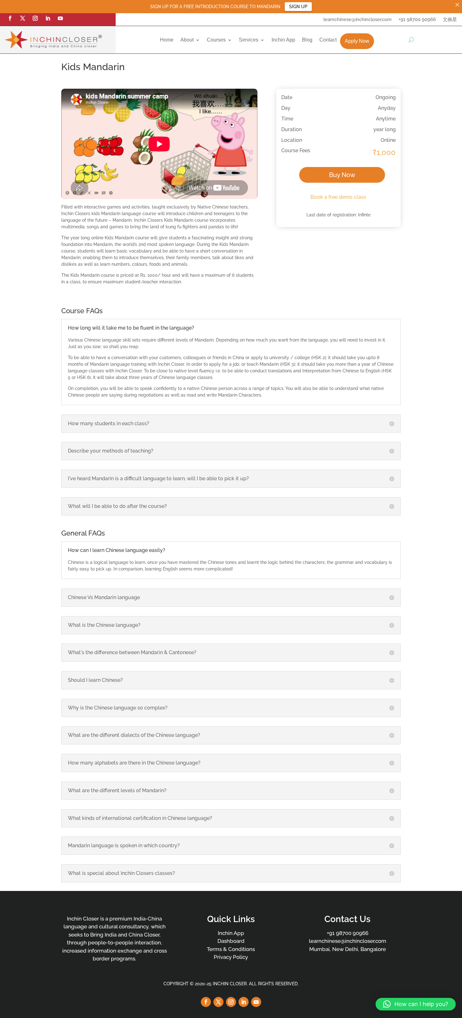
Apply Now (357, 41)
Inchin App (283, 40)
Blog (307, 40)
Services (248, 40)
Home (166, 40)
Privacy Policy (231, 957)
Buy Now (342, 175)
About (187, 40)
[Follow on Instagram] (35, 18)
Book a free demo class (338, 197)
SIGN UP (298, 6)
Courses (216, 40)
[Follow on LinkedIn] (48, 18)
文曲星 (450, 19)
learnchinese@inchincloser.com (357, 19)
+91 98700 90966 (417, 19)
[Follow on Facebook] (10, 18)
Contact (328, 40)
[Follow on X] (23, 18)
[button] (416, 1004)
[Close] (457, 4)
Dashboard (231, 941)
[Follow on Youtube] (60, 18)
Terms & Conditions (231, 949)
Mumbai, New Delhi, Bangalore (347, 949)
